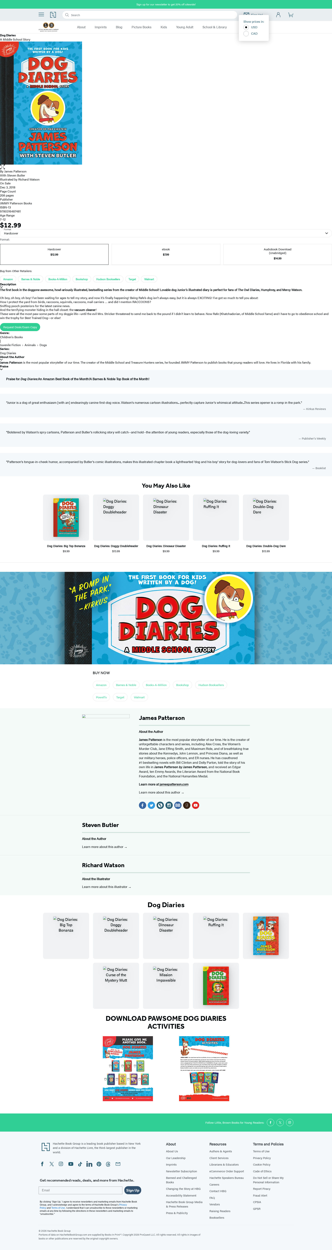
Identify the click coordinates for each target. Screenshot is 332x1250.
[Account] (278, 15)
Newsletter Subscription (181, 1171)
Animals (30, 345)
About (81, 27)
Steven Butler (100, 825)
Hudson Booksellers (108, 279)
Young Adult (184, 27)
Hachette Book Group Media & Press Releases (184, 1204)
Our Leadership (176, 1158)
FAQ (212, 1198)
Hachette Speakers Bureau (226, 1178)
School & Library (215, 27)
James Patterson (15, 171)
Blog (119, 27)
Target (132, 279)
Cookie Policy (261, 1164)
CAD (254, 33)
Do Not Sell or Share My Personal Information (268, 1180)
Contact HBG (217, 1191)
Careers (214, 1184)
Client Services (218, 1158)
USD (254, 27)
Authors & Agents (220, 1151)
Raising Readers (219, 1211)
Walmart (149, 279)
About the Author (12, 357)
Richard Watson (103, 865)
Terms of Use (261, 1151)
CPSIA (257, 1202)
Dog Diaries (8, 353)
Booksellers (216, 1217)
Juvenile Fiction (10, 345)
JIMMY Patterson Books (16, 203)
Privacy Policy (262, 1158)
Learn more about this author (160, 792)
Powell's (101, 697)
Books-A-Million (57, 279)
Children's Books (11, 337)
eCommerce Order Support (226, 1171)
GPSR (257, 1209)
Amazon (8, 279)
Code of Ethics (262, 1171)
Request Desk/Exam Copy (20, 327)
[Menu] (41, 14)
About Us (172, 1151)
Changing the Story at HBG (183, 1189)
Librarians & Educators (224, 1164)
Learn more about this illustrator (105, 886)
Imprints (101, 27)
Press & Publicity (177, 1213)
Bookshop (82, 279)
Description (8, 284)
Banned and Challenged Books (181, 1180)
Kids (164, 27)
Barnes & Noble (30, 279)
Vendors (214, 1204)
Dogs (43, 345)
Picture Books (141, 27)
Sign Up (132, 1190)
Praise (4, 366)
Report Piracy (261, 1189)
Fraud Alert (260, 1195)
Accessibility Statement (181, 1195)
